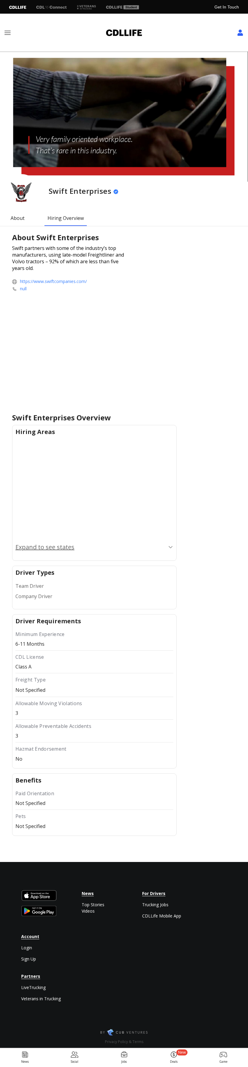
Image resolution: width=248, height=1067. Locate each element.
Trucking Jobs (155, 904)
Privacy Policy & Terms (124, 1041)
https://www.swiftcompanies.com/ (53, 281)
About (17, 218)
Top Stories (93, 904)
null (23, 288)
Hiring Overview (65, 218)
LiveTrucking (33, 987)
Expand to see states (44, 547)
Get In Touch (226, 7)
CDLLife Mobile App (161, 916)
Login (26, 948)
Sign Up (28, 959)
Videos (88, 911)
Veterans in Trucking (41, 998)
